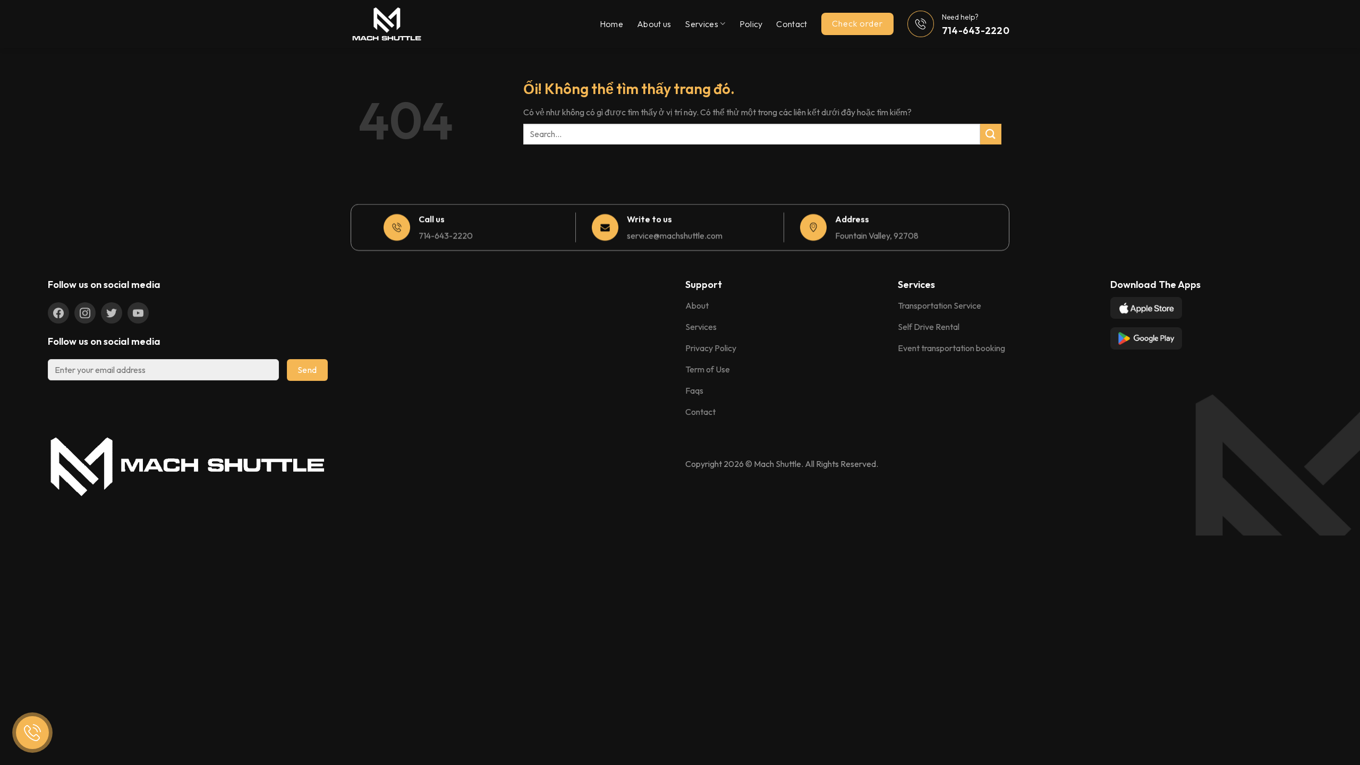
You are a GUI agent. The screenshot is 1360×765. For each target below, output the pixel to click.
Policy (751, 24)
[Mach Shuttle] (404, 24)
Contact (791, 24)
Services (701, 24)
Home (611, 24)
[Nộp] (990, 134)
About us (654, 24)
